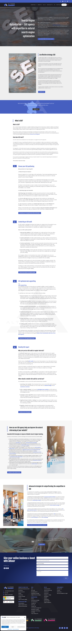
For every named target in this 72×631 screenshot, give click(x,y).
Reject (13, 626)
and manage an (34, 517)
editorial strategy (25, 445)
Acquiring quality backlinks (49, 496)
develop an (18, 442)
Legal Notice (31, 627)
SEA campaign (45, 517)
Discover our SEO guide (35, 134)
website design (48, 385)
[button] (24, 617)
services (27, 386)
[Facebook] (4, 568)
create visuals (34, 463)
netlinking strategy (37, 500)
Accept (5, 626)
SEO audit (31, 361)
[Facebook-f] (60, 1)
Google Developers (56, 24)
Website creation (23, 587)
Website (39, 4)
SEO (44, 4)
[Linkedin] (67, 1)
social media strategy (54, 505)
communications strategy (31, 442)
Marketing (33, 4)
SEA (54, 513)
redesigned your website (43, 389)
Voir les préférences (21, 626)
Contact (64, 4)
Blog (45, 587)
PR (54, 4)
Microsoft (49, 4)
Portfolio (58, 4)
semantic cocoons (37, 460)
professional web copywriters (16, 456)
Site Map (37, 627)
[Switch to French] (68, 5)
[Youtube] (63, 1)
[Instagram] (65, 1)
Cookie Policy (10, 629)
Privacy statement (16, 629)
